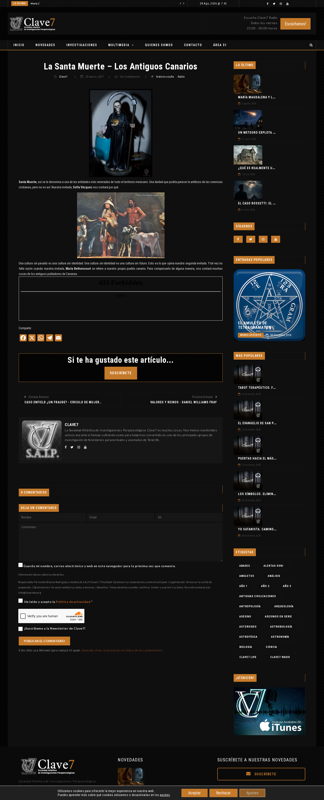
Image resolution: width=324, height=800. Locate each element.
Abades (244, 565)
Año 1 (243, 586)
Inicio (18, 45)
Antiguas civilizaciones (257, 596)
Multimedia (118, 45)
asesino (245, 616)
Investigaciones (81, 45)
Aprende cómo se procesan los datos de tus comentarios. (122, 650)
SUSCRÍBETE (121, 373)
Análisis (274, 576)
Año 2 (265, 586)
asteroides (248, 626)
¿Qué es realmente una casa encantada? (271, 168)
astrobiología (281, 626)
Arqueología (284, 606)
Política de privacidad (73, 602)
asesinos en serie (278, 616)
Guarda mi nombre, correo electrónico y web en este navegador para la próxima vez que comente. (99, 566)
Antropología (250, 606)
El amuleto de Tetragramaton (254, 325)
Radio (181, 76)
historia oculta (165, 76)
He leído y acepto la (58, 602)
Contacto (193, 45)
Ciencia (271, 647)
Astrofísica (248, 636)
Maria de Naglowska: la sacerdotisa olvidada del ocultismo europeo (72, 3)
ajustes (165, 795)
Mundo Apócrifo (250, 335)
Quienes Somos (159, 45)
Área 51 (220, 45)
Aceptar (194, 793)
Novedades (45, 45)
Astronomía (280, 636)
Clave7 (63, 76)
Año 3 (287, 586)
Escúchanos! (295, 23)
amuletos (246, 576)
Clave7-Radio (280, 657)
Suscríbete (264, 774)
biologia (245, 647)
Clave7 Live (248, 657)
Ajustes (252, 793)
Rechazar (223, 793)
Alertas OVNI (273, 565)
